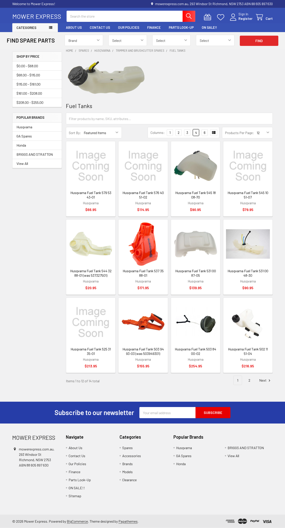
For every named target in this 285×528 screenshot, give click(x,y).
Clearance (129, 480)
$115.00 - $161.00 (28, 84)
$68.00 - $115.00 (28, 75)
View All (22, 163)
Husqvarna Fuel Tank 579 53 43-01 (90, 194)
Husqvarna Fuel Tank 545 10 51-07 (248, 194)
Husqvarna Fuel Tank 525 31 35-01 (91, 351)
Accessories (131, 456)
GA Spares (24, 136)
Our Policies (128, 27)
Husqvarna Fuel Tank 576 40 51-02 (143, 194)
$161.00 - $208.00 (29, 93)
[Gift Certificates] (208, 17)
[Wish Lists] (221, 17)
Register (245, 18)
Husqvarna (24, 127)
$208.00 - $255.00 (29, 102)
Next (263, 380)
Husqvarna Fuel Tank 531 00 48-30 (248, 273)
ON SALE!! (209, 27)
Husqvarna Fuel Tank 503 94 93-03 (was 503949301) (143, 351)
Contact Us (100, 27)
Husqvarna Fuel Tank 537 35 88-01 (143, 273)
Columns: (158, 132)
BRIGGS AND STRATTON (34, 154)
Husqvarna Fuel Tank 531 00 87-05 (195, 273)
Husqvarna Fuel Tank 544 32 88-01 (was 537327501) (91, 273)
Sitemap (75, 496)
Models (127, 472)
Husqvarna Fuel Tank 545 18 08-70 (195, 194)
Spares (127, 448)
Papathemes (128, 521)
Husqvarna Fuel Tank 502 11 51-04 (248, 351)
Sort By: (75, 133)
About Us (74, 27)
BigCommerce (77, 521)
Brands (127, 464)
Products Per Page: (239, 133)
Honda (21, 145)
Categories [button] (26, 28)
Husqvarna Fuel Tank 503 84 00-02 (195, 351)
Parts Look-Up (181, 27)
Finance (154, 27)
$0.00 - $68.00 (27, 66)
